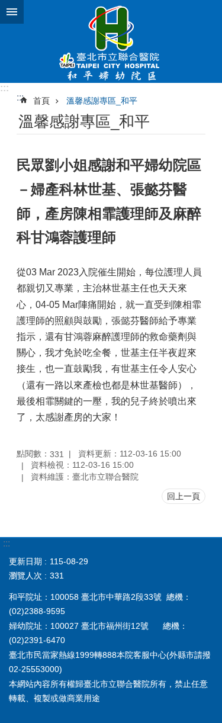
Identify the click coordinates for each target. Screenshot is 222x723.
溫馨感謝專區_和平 (101, 100)
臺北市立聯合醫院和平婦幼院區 (111, 41)
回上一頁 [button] (183, 496)
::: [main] (20, 97)
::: (4, 88)
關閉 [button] (12, 12)
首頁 (41, 100)
